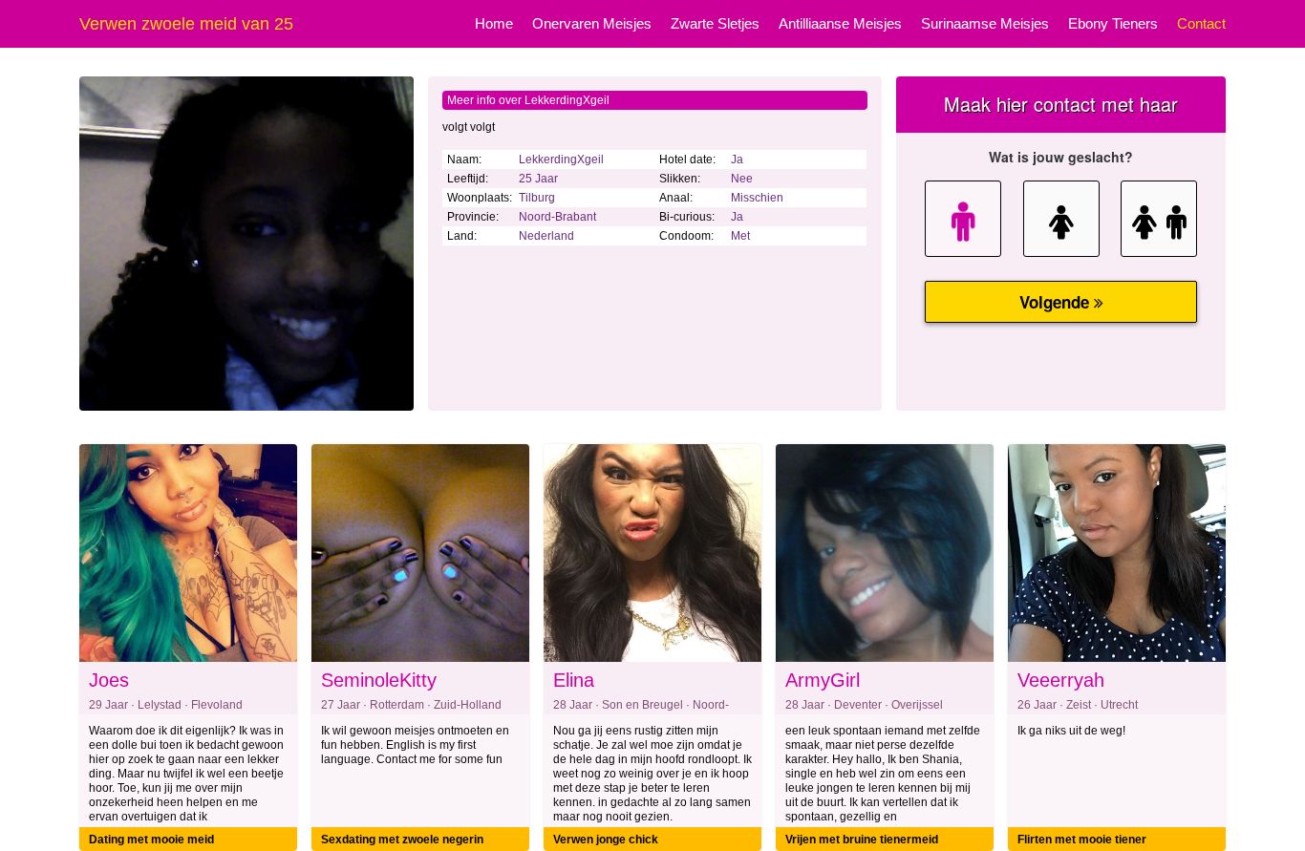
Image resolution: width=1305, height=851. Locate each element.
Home (494, 23)
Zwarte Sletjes (715, 23)
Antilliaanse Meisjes (840, 23)
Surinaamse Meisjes (985, 23)
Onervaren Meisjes (592, 23)
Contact (1201, 23)
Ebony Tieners (1113, 23)
